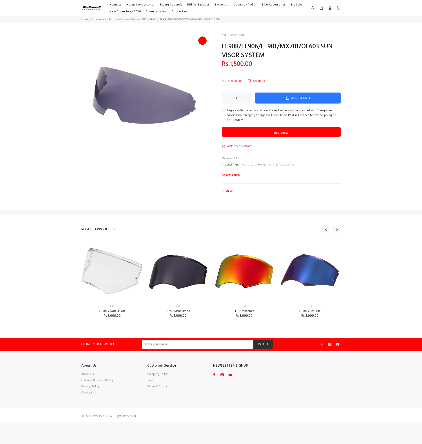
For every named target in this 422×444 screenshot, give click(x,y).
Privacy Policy (90, 386)
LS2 (236, 158)
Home (84, 19)
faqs (150, 380)
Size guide (235, 81)
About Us (87, 374)
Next (336, 229)
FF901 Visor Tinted (178, 311)
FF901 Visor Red (244, 311)
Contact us (88, 392)
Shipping (259, 81)
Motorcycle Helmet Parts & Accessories (268, 164)
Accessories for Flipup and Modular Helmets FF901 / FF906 (124, 19)
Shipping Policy (157, 374)
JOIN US (263, 344)
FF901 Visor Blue (310, 311)
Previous (326, 229)
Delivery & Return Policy (97, 380)
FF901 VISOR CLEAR (112, 311)
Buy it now (281, 132)
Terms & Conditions (160, 386)
